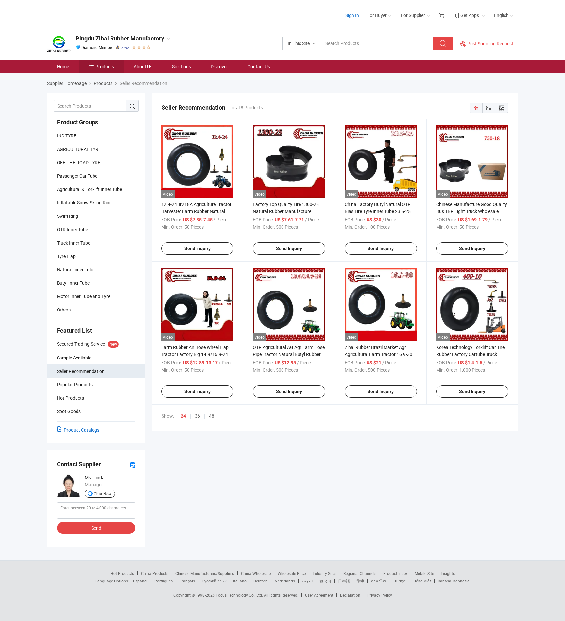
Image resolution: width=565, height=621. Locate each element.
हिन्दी (360, 580)
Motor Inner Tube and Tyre (83, 296)
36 (197, 416)
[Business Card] (132, 464)
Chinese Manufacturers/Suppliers (204, 573)
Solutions (181, 66)
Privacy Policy (379, 594)
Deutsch (260, 580)
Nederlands (285, 580)
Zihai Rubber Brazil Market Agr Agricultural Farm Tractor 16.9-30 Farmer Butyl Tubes (378, 354)
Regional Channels (359, 573)
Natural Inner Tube (75, 269)
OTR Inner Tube (72, 229)
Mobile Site (424, 573)
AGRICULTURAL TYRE (79, 149)
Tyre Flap (66, 256)
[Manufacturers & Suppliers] (89, 13)
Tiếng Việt (422, 580)
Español (140, 580)
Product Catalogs (81, 430)
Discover (219, 66)
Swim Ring (67, 216)
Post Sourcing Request (490, 43)
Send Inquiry (197, 248)
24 (183, 416)
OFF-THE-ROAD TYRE (78, 162)
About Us (143, 66)
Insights (448, 573)
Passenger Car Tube (77, 176)
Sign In (352, 15)
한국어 (325, 580)
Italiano (240, 580)
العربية (307, 580)
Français (187, 580)
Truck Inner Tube (73, 243)
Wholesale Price (292, 573)
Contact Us (259, 66)
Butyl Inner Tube (73, 283)
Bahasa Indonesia (454, 580)
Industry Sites (324, 573)
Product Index (395, 573)
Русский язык (214, 580)
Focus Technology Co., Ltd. (240, 594)
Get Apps (469, 15)
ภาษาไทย (379, 580)
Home (63, 66)
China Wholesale (256, 573)
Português (163, 580)
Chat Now (102, 493)
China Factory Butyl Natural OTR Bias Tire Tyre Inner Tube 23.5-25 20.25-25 (378, 211)
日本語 (344, 580)
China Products (154, 573)
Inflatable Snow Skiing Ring (84, 202)
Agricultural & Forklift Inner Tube (89, 189)
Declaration (350, 594)
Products (104, 66)
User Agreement (319, 594)
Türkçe (400, 580)
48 (211, 416)
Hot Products (122, 573)
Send (96, 528)
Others (64, 310)
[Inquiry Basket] (442, 15)
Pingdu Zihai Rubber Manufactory (120, 38)
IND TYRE (66, 136)
